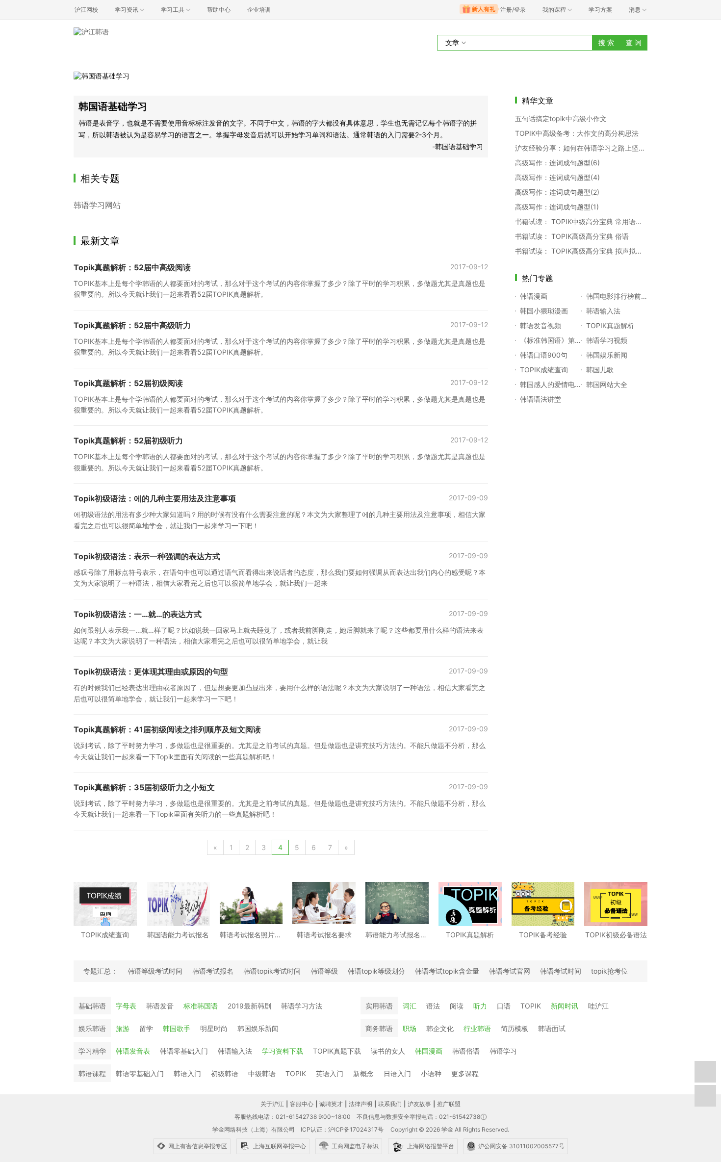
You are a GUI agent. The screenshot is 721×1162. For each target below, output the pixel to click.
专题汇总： (100, 971)
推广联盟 (449, 1104)
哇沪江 (598, 1006)
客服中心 (301, 1104)
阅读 (457, 1006)
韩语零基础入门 (184, 1051)
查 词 (634, 42)
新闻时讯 (564, 1006)
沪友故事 (419, 1104)
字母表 (126, 1006)
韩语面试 (552, 1028)
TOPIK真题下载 (337, 1051)
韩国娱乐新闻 (258, 1028)
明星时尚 (214, 1028)
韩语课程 (92, 1073)
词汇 (409, 1006)
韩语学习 (503, 1051)
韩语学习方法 (301, 1006)
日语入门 (397, 1073)
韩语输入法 (235, 1051)
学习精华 (92, 1051)
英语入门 (329, 1073)
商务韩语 (379, 1028)
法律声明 (360, 1104)
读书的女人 (388, 1051)
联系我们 (390, 1104)
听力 (480, 1006)
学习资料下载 (282, 1051)
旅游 (122, 1028)
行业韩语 (477, 1028)
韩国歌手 (176, 1028)
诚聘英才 (331, 1104)
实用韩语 (379, 1006)
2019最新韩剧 (249, 1006)
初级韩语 (224, 1073)
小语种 (431, 1073)
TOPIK (530, 1006)
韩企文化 (440, 1028)
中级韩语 (262, 1073)
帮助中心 (219, 9)
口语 (504, 1006)
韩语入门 (187, 1073)
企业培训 (259, 9)
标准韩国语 (200, 1006)
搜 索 (606, 42)
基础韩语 (92, 1006)
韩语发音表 (133, 1051)
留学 (146, 1028)
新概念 (363, 1073)
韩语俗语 (466, 1051)
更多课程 (465, 1073)
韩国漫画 (428, 1051)
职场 (409, 1028)
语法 (433, 1006)
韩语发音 (160, 1006)
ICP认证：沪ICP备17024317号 (342, 1129)
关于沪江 (272, 1104)
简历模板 (514, 1028)
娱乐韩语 (92, 1028)
